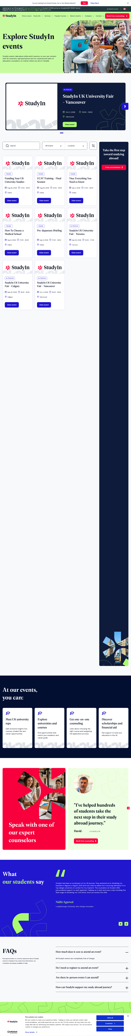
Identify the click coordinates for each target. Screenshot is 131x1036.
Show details (30, 1032)
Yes (84, 3)
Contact (99, 16)
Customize (109, 1023)
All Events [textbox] (49, 146)
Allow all (110, 1018)
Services (47, 16)
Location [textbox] (71, 146)
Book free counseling (115, 16)
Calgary (36, 10)
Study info (36, 16)
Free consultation (112, 167)
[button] (125, 106)
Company (88, 16)
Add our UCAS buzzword (33, 8)
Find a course (26, 16)
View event (69, 124)
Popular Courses (60, 16)
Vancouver (47, 10)
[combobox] (53, 145)
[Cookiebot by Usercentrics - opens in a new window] (12, 1032)
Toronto (30, 10)
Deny (110, 1029)
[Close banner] (128, 1016)
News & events (75, 16)
